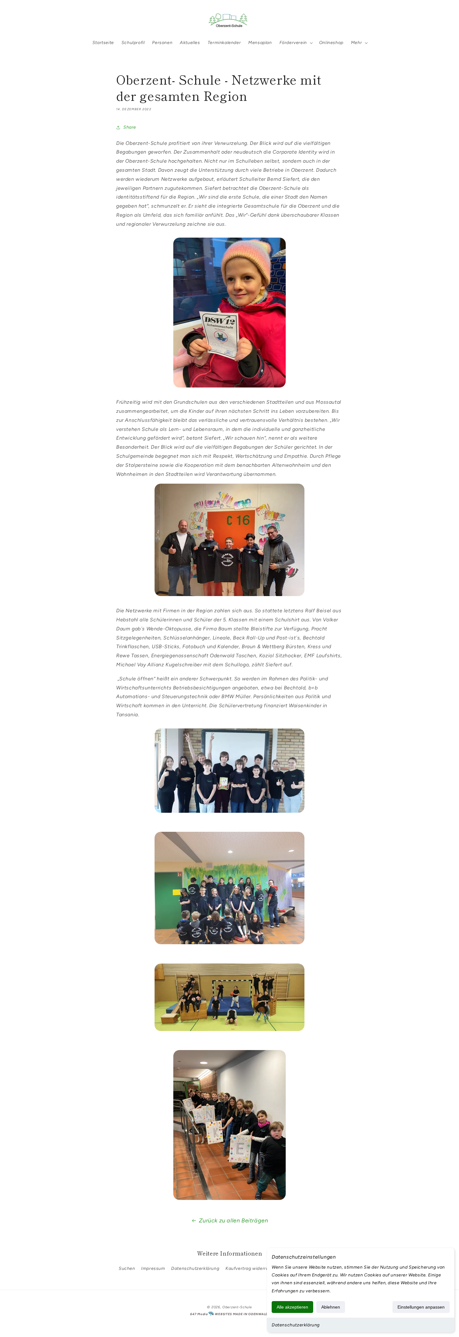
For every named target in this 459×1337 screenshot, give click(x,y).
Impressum (153, 1268)
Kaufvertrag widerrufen (250, 1268)
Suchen (127, 1268)
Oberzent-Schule (237, 1307)
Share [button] (129, 127)
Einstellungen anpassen (421, 1307)
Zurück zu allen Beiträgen (233, 1220)
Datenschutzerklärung (296, 1325)
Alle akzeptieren (292, 1307)
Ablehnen (330, 1307)
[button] (22, 20)
